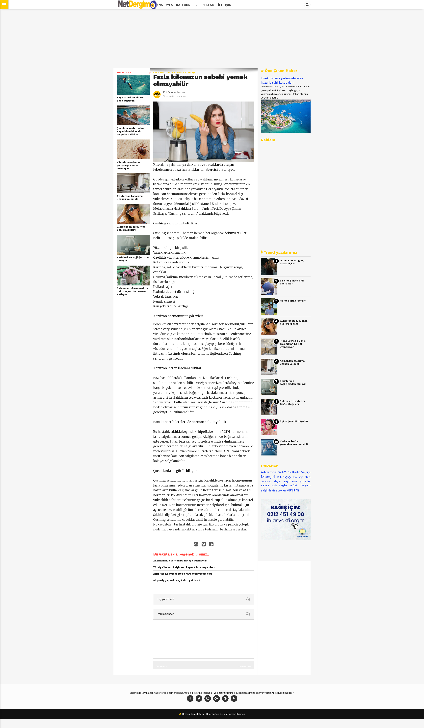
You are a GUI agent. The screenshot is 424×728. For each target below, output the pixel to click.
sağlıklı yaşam (300, 485)
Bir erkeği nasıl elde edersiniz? (292, 282)
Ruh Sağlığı (284, 477)
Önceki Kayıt (162, 666)
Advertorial (269, 472)
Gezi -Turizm (285, 472)
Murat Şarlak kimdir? (293, 300)
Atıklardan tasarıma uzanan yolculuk (130, 198)
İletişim (225, 5)
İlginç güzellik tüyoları (294, 421)
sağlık (283, 485)
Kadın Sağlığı (301, 472)
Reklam (208, 5)
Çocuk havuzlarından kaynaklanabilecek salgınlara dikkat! (130, 131)
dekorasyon (266, 481)
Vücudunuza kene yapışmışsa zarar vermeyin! (128, 165)
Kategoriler (186, 5)
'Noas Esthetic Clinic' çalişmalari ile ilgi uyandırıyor (293, 343)
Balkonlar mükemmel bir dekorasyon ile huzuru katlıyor (132, 291)
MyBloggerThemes (234, 714)
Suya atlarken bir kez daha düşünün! (130, 99)
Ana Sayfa (165, 5)
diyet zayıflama (176, 72)
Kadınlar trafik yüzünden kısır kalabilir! (294, 443)
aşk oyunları (301, 477)
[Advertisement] (212, 38)
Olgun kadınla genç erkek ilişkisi (292, 262)
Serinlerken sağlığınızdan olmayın (133, 259)
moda (274, 485)
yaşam (293, 489)
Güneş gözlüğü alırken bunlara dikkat (131, 228)
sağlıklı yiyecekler (273, 490)
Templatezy (197, 714)
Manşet (192, 72)
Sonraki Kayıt (245, 666)
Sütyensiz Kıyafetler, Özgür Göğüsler (293, 403)
